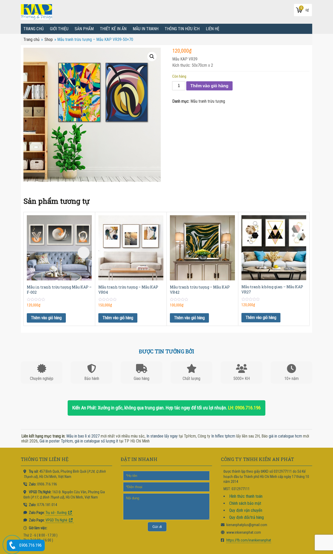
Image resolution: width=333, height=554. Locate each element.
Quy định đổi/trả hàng (246, 517)
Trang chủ (33, 28)
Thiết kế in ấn (113, 28)
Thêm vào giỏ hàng (209, 86)
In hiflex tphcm (223, 436)
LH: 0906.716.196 (244, 407)
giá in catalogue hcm (285, 436)
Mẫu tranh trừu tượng (207, 101)
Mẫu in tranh (145, 28)
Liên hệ (212, 28)
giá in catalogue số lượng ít (96, 441)
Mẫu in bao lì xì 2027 (83, 436)
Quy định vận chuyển (245, 510)
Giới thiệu (59, 28)
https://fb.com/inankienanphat (248, 540)
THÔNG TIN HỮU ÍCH (182, 28)
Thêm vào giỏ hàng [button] (46, 317)
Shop (48, 39)
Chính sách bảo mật (245, 503)
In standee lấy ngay (162, 436)
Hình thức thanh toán (245, 496)
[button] (152, 56)
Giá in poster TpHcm (56, 441)
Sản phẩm (84, 28)
